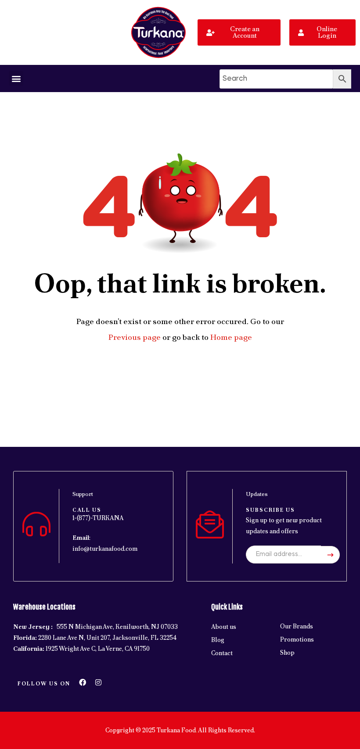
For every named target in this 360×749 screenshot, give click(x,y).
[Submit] (330, 555)
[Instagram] (98, 682)
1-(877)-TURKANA (98, 518)
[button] (16, 78)
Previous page (134, 337)
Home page (231, 337)
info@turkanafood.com (104, 549)
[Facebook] (82, 682)
